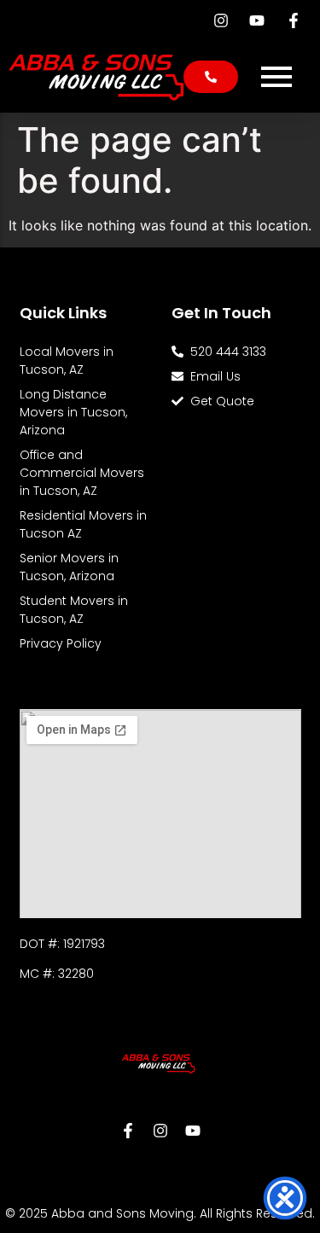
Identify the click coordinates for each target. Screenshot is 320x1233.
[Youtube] (193, 1130)
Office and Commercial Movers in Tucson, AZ (82, 472)
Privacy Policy (61, 643)
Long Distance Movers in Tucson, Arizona (73, 412)
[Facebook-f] (128, 1130)
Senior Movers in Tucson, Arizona (69, 567)
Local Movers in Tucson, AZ (66, 360)
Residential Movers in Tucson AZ (83, 524)
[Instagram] (160, 1130)
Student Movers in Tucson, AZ (74, 609)
